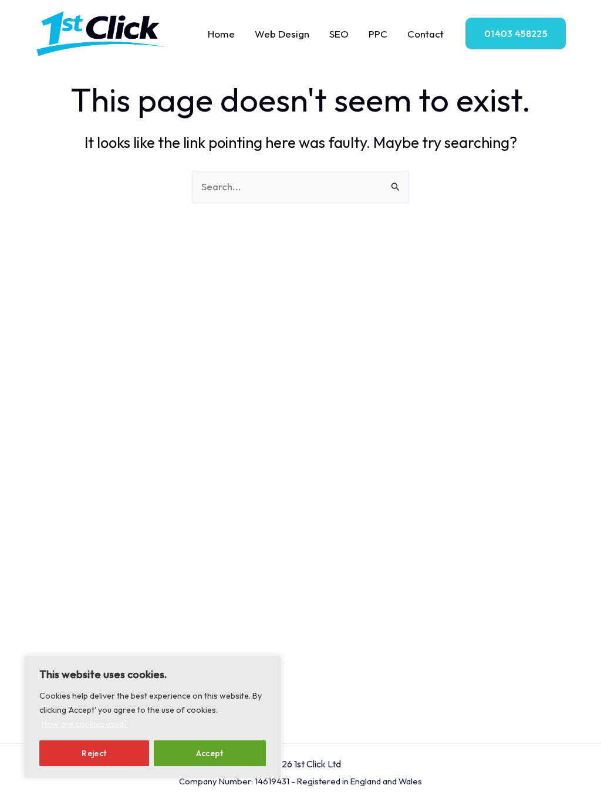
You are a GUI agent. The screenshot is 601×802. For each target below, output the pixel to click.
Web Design (282, 34)
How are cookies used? (85, 724)
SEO (339, 34)
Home (221, 34)
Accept (210, 753)
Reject (94, 753)
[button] (515, 33)
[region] (152, 717)
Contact (425, 34)
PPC (378, 34)
